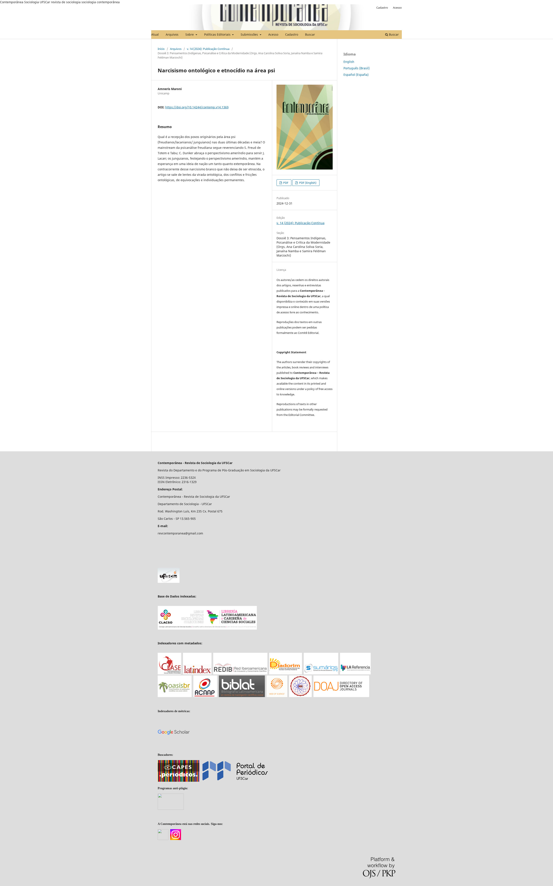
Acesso (273, 34)
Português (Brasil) (356, 68)
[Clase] (169, 673)
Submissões (250, 34)
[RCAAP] (205, 696)
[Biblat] (242, 696)
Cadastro (291, 34)
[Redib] (240, 673)
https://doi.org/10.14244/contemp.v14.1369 (197, 107)
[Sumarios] (321, 673)
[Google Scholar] (174, 747)
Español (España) (356, 75)
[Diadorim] (285, 673)
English (348, 62)
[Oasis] (175, 696)
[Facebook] (163, 839)
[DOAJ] (341, 696)
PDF (285, 183)
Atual (155, 34)
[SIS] (300, 696)
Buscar (310, 34)
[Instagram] (175, 839)
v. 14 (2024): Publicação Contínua (208, 49)
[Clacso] (207, 628)
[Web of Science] (277, 696)
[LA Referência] (355, 673)
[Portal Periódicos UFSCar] (235, 780)
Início (161, 49)
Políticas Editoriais (217, 34)
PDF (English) (307, 183)
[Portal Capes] (178, 780)
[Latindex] (197, 673)
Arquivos (172, 34)
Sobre (190, 34)
